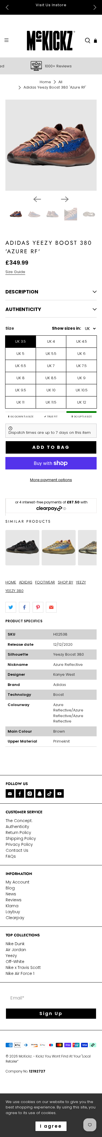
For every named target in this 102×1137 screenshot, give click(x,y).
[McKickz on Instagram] (30, 793)
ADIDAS (25, 582)
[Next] (65, 199)
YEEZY (81, 582)
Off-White (15, 961)
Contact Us (17, 850)
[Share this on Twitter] (10, 607)
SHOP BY (65, 582)
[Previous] (37, 199)
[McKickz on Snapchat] (39, 793)
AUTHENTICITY (23, 309)
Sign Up (51, 1013)
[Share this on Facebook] (24, 607)
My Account (17, 882)
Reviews (14, 900)
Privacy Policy (19, 844)
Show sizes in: (66, 328)
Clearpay (15, 918)
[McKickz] (51, 40)
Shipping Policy (21, 838)
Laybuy (13, 912)
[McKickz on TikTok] (49, 793)
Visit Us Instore (33, 5)
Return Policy (18, 832)
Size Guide (15, 271)
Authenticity (17, 826)
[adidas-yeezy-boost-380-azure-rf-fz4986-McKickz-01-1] (51, 145)
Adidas (59, 684)
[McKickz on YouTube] (59, 793)
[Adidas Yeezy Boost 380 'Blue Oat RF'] (58, 562)
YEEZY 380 (14, 590)
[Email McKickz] (10, 793)
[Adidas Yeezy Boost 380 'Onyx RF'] (22, 562)
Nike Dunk (15, 944)
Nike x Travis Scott (23, 967)
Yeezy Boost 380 (68, 654)
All (60, 82)
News (11, 894)
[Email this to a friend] (51, 607)
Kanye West (64, 674)
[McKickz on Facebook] (20, 793)
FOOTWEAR (45, 582)
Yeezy (11, 955)
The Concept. (19, 820)
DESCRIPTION (21, 291)
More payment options (51, 479)
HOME (10, 582)
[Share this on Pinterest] (38, 607)
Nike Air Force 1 (20, 973)
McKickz (25, 1056)
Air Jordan (16, 949)
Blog (10, 888)
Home (45, 82)
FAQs (11, 856)
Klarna (12, 906)
